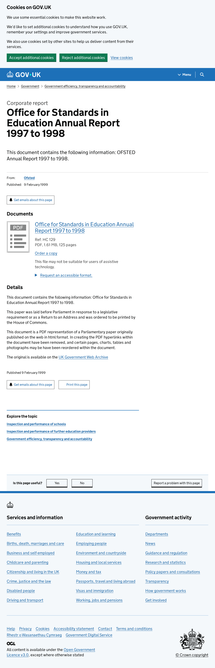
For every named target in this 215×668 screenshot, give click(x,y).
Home (11, 86)
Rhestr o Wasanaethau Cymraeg (34, 635)
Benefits (14, 534)
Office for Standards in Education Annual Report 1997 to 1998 (84, 227)
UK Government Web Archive (83, 357)
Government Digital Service (89, 635)
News (150, 543)
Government (30, 86)
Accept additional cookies (31, 57)
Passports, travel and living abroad (105, 581)
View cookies (122, 58)
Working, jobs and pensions (99, 600)
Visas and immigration (94, 590)
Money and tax (88, 571)
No (86, 483)
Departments (156, 534)
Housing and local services (99, 562)
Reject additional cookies (83, 57)
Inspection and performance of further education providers (51, 431)
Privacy (25, 628)
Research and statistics (165, 562)
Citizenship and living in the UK (33, 571)
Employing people (91, 543)
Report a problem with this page (177, 483)
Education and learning (95, 534)
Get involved (156, 600)
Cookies (43, 628)
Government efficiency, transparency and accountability (85, 86)
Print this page (76, 385)
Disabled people (21, 590)
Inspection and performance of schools (36, 424)
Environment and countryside (101, 552)
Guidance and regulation (166, 552)
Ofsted (29, 178)
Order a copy (46, 253)
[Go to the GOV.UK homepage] (24, 74)
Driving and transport (25, 600)
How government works (165, 590)
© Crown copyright (192, 654)
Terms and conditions (134, 628)
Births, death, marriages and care (35, 543)
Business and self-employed (31, 552)
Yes (61, 483)
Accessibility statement (74, 628)
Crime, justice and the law (29, 581)
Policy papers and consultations (172, 571)
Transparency (157, 581)
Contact (105, 628)
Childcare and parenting (27, 562)
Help (11, 628)
